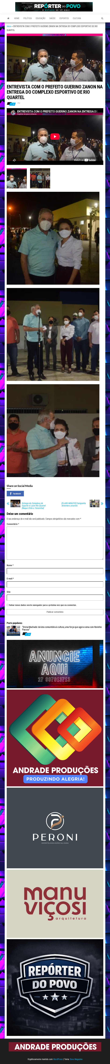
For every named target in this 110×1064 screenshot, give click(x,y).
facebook (17, 493)
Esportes (64, 18)
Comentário (13, 524)
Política (27, 18)
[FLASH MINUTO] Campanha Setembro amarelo (73, 504)
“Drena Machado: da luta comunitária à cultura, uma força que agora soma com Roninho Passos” (62, 628)
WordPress (58, 1059)
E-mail (10, 578)
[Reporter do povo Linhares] (8, 18)
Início (9, 26)
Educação (40, 18)
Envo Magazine (76, 1059)
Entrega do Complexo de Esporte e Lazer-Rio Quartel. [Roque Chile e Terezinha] (34, 505)
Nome (10, 565)
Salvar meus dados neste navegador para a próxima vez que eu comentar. (42, 605)
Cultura (77, 18)
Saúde (52, 18)
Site (8, 592)
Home (16, 18)
